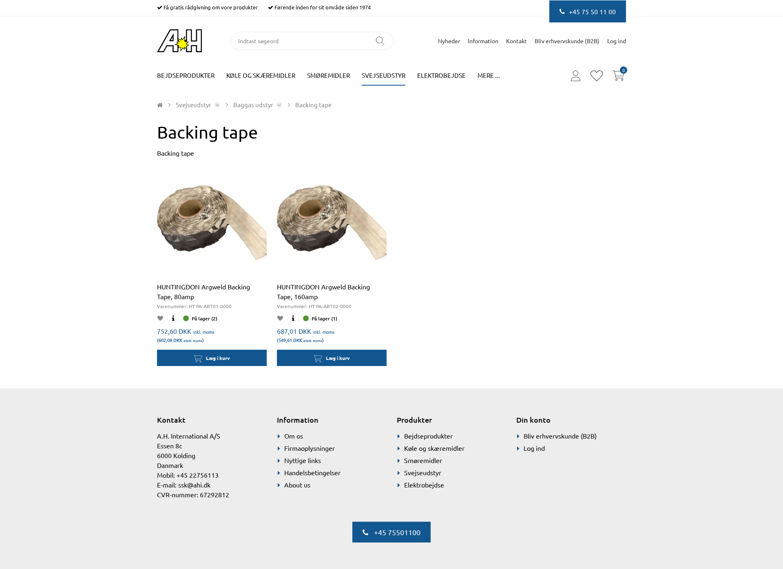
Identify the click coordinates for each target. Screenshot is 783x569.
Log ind (534, 448)
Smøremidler (328, 75)
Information (483, 40)
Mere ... (489, 75)
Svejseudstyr (383, 75)
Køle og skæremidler (260, 75)
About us (297, 485)
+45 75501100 (396, 532)
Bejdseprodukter (186, 75)
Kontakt (516, 40)
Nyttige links (302, 460)
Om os (293, 436)
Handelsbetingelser (312, 472)
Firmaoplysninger (309, 448)
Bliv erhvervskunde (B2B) (567, 40)
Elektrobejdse (441, 75)
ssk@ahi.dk (194, 485)
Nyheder (449, 40)
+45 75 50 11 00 (592, 11)
